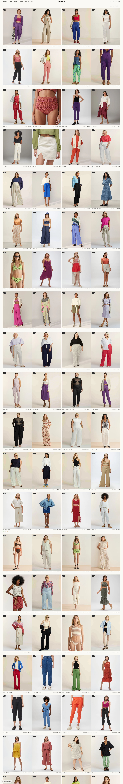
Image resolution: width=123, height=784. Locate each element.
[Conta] (113, 1)
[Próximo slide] (30, 26)
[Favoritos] (116, 1)
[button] (117, 6)
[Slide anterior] (4, 26)
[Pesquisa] (110, 1)
